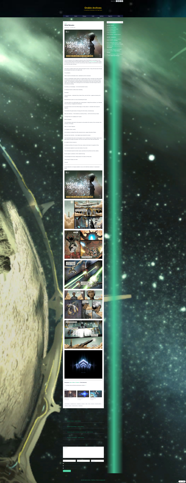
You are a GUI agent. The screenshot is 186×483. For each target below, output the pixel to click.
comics (83, 403)
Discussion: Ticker (100, 412)
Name (64, 460)
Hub (70, 382)
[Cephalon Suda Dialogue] (83, 394)
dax (86, 403)
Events (75, 16)
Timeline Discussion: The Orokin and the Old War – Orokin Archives (80, 432)
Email (78, 460)
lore (89, 403)
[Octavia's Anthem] (96, 394)
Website (93, 460)
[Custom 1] (122, 1)
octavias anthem (98, 403)
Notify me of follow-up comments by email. (72, 465)
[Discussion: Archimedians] (70, 394)
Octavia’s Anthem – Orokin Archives (74, 421)
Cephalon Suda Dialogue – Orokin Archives (75, 426)
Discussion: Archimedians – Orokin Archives (75, 437)
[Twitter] (120, 1)
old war (66, 405)
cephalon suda (73, 403)
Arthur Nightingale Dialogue (113, 55)
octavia (92, 403)
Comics (77, 382)
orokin (70, 405)
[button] (182, 482)
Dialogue (84, 16)
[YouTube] (118, 1)
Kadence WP (102, 480)
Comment (65, 447)
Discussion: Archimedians (68, 397)
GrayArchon (67, 27)
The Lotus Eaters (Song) (111, 27)
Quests (67, 16)
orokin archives (75, 405)
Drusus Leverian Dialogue (68, 412)
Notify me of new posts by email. (70, 468)
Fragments (110, 16)
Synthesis (101, 16)
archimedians (67, 403)
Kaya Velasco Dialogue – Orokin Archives (115, 54)
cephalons (79, 403)
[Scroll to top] (183, 479)
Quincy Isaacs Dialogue (111, 30)
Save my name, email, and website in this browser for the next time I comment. (78, 463)
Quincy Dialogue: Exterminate (112, 29)
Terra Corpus (109, 47)
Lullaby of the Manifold (111, 32)
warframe (80, 405)
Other (119, 16)
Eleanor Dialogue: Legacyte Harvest (114, 34)
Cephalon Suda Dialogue (81, 397)
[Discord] (116, 1)
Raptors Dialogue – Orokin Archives (113, 45)
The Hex (116, 40)
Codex (93, 16)
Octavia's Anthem (92, 61)
